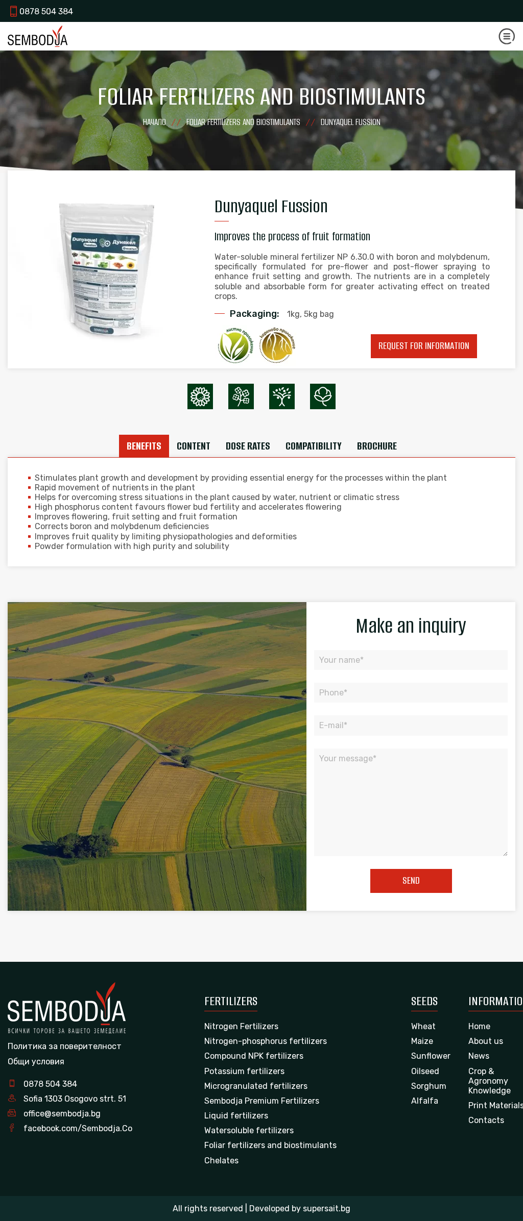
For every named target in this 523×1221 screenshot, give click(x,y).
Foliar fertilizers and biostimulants (270, 1145)
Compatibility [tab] (314, 445)
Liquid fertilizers (236, 1115)
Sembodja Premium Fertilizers (261, 1101)
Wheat (423, 1026)
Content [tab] (193, 445)
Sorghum (428, 1086)
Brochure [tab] (377, 445)
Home (479, 1026)
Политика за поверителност (65, 1046)
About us (485, 1041)
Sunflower (430, 1056)
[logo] (37, 36)
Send (411, 880)
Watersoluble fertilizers (249, 1130)
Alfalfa (424, 1101)
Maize (422, 1041)
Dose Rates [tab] (248, 445)
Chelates (221, 1160)
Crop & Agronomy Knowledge (489, 1080)
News (478, 1056)
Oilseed (425, 1071)
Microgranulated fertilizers (255, 1086)
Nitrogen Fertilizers (241, 1026)
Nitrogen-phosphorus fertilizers (265, 1041)
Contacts (486, 1120)
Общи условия (36, 1061)
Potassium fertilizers (244, 1071)
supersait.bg (326, 1208)
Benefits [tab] (144, 445)
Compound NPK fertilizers (253, 1056)
